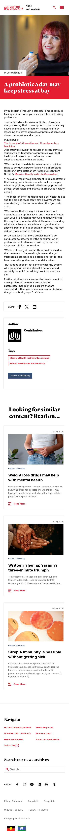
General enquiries (13, 739)
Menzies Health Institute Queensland (36, 174)
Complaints (49, 801)
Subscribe (10, 745)
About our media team (47, 739)
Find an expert (43, 733)
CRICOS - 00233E (13, 810)
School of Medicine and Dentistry (27, 363)
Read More (19, 504)
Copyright (33, 801)
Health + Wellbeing (20, 375)
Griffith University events (17, 727)
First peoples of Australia (17, 818)
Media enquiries (44, 727)
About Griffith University (17, 733)
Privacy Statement (13, 801)
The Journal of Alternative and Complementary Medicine (31, 145)
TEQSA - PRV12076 (38, 810)
